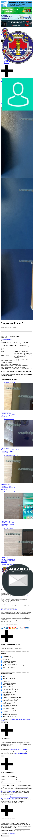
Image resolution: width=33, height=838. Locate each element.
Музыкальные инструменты (10, 714)
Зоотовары (5, 711)
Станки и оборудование (9, 661)
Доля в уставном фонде (9, 667)
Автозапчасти (6, 706)
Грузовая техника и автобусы (11, 664)
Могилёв (15, 609)
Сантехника (6, 695)
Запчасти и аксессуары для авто (11, 687)
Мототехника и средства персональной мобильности (17, 665)
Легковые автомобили (9, 658)
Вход (2, 756)
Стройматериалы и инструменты (12, 697)
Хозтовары (5, 713)
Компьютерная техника (9, 678)
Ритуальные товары (8, 692)
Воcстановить (4, 836)
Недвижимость (7, 656)
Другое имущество (8, 662)
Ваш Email (3, 648)
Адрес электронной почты (8, 742)
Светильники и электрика (10, 700)
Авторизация (11, 833)
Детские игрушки (7, 703)
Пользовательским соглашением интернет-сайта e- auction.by (14, 797)
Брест (2, 609)
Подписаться (4, 722)
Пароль (3, 744)
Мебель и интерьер (8, 684)
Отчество (18, 781)
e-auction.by (16, 604)
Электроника (6, 681)
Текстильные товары (8, 708)
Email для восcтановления (8, 830)
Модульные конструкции (9, 716)
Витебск (4, 609)
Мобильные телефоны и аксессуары (12, 676)
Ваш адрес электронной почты (9, 776)
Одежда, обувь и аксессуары (10, 689)
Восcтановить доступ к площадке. (19, 749)
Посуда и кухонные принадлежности (13, 699)
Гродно (11, 609)
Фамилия (18, 777)
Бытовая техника (7, 680)
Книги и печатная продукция (11, 710)
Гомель (8, 609)
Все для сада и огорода (9, 702)
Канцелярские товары (9, 694)
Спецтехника (6, 659)
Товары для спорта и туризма (11, 691)
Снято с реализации (6, 339)
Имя (17, 779)
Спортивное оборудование (10, 705)
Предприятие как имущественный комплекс (15, 669)
